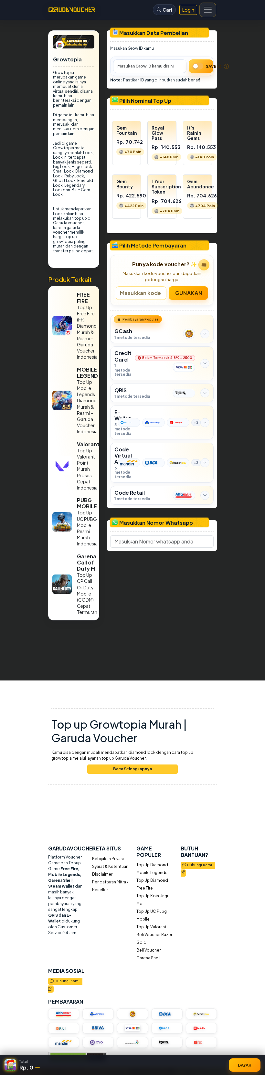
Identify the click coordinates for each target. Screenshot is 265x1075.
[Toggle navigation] (207, 10)
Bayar (244, 1065)
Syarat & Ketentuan (110, 866)
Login (188, 10)
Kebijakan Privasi (108, 858)
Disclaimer (102, 874)
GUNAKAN (188, 292)
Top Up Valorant (151, 926)
